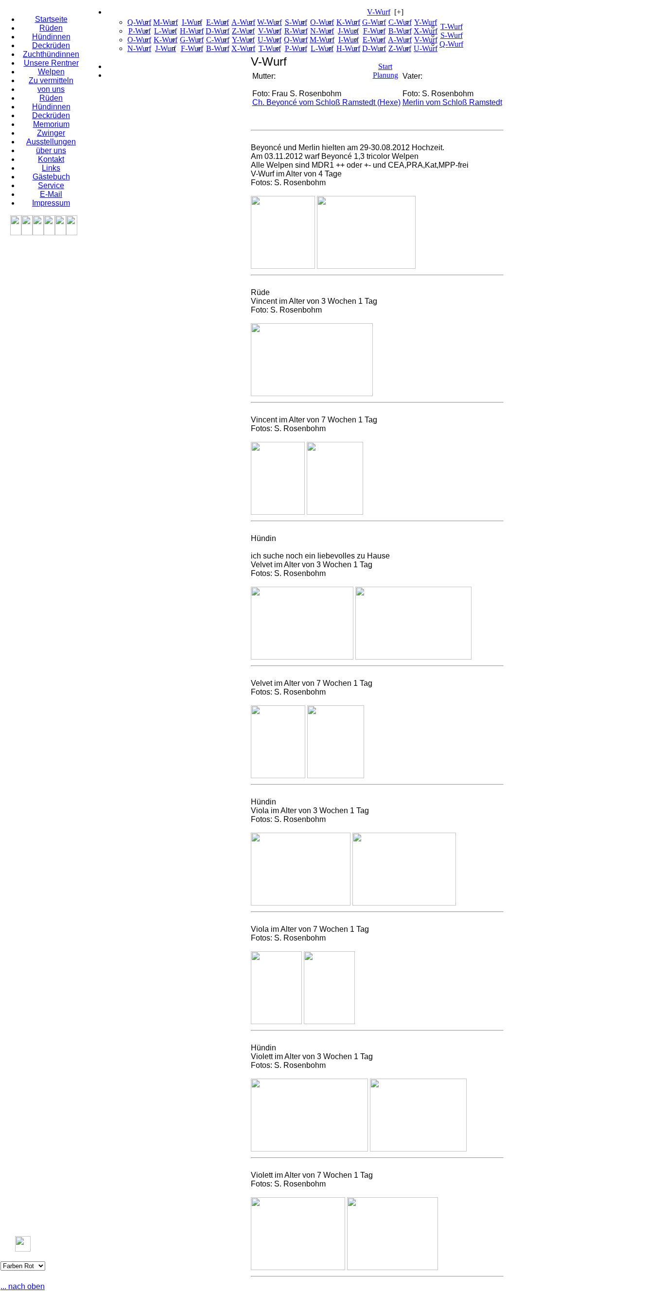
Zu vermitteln (51, 80)
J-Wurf (165, 48)
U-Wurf (269, 39)
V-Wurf (378, 12)
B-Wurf (217, 48)
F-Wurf (192, 48)
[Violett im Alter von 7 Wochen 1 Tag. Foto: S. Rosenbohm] (298, 1267)
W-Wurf (269, 22)
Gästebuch (51, 177)
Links (51, 168)
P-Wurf (139, 31)
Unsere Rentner (51, 63)
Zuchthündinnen (51, 54)
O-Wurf (139, 39)
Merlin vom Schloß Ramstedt (452, 102)
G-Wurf (192, 39)
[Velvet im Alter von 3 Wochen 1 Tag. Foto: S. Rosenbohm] (302, 657)
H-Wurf (192, 31)
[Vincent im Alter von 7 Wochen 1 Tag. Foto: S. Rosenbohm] (278, 512)
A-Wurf (243, 22)
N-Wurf (139, 48)
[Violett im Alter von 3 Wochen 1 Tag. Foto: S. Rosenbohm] (309, 1149)
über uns (51, 150)
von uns (51, 89)
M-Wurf (165, 22)
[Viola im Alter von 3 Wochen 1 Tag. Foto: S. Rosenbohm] (300, 903)
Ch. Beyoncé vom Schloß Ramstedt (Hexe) (326, 102)
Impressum (51, 203)
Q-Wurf (139, 22)
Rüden (51, 28)
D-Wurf (217, 31)
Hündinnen (51, 37)
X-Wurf (243, 48)
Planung (385, 75)
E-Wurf (217, 22)
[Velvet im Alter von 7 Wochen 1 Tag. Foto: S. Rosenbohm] (278, 775)
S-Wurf (296, 22)
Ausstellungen (51, 142)
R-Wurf (296, 31)
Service (51, 185)
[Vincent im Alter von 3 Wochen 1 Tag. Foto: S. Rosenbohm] (312, 393)
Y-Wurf (243, 39)
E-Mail (51, 194)
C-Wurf (217, 39)
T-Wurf (270, 48)
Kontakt (51, 159)
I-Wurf (192, 22)
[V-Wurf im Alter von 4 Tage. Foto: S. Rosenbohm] (283, 266)
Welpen (51, 72)
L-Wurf (165, 31)
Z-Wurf (243, 31)
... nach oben (22, 1286)
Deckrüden (51, 45)
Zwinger (51, 133)
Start (385, 66)
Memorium (51, 124)
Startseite (51, 19)
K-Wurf (165, 39)
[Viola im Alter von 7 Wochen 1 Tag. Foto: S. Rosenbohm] (276, 1021)
